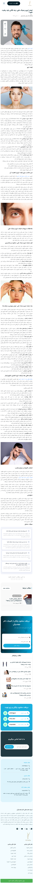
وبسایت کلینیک (12, 3)
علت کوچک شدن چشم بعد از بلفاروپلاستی (21, 679)
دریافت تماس (17, 645)
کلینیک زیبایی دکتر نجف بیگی (25, 477)
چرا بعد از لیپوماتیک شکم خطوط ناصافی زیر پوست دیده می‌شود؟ (20, 663)
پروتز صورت (29, 859)
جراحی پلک (29, 853)
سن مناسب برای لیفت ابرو (23, 176)
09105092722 (12, 724)
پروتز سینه (13, 867)
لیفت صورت (13, 853)
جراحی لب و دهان (28, 856)
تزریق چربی (29, 862)
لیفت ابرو (30, 48)
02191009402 (12, 719)
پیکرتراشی (30, 867)
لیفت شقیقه (13, 859)
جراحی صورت (29, 848)
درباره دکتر (30, 873)
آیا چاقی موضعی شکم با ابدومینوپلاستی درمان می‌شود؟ (14, 599)
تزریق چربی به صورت (11, 862)
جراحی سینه (29, 850)
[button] (4, 3)
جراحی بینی (29, 864)
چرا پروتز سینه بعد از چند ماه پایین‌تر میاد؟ (21, 686)
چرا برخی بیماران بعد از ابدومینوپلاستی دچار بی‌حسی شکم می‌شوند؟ (20, 694)
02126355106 (12, 713)
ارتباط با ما (30, 870)
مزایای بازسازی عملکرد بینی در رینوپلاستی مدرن (20, 671)
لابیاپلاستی (13, 864)
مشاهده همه (6, 588)
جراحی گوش (13, 848)
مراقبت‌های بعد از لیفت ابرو (25, 379)
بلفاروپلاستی (13, 850)
